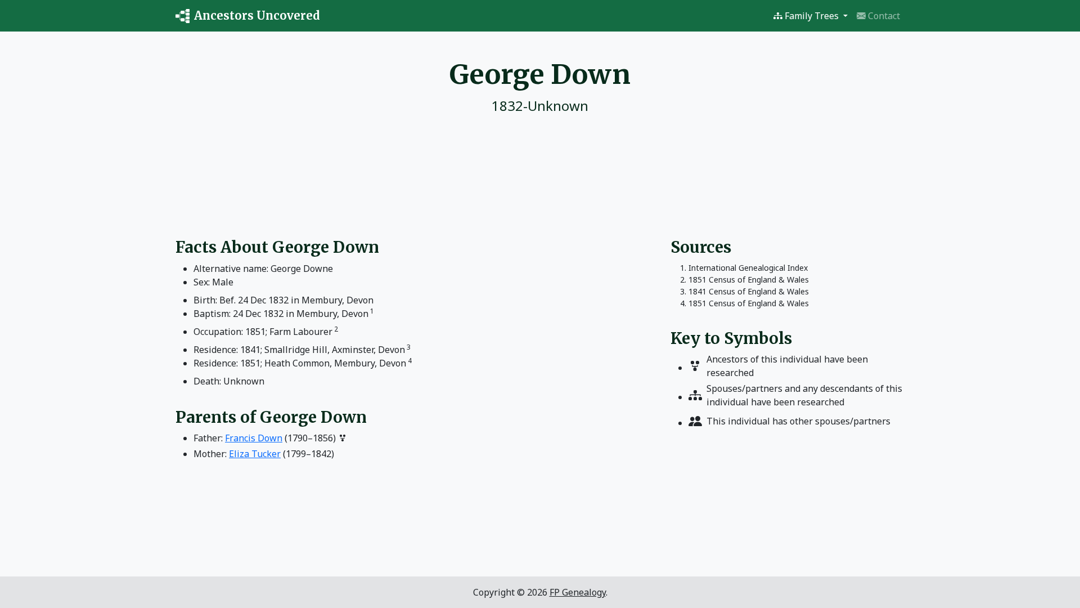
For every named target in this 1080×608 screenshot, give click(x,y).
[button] (810, 16)
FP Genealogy (578, 592)
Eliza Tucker (255, 454)
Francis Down (253, 438)
